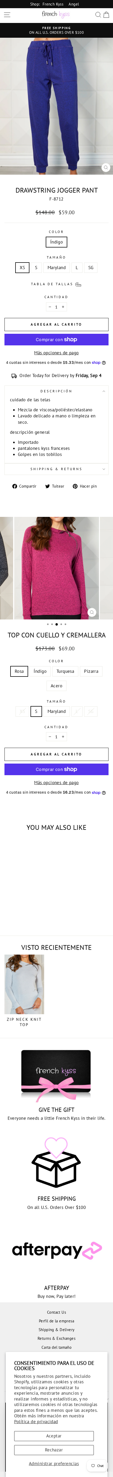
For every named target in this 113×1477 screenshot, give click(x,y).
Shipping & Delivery (57, 1329)
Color (56, 232)
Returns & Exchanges (56, 1338)
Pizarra (91, 671)
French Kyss (53, 4)
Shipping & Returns (56, 469)
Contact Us (56, 1312)
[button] (56, 284)
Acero (56, 686)
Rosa (19, 671)
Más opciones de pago (56, 353)
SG (91, 267)
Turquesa (65, 671)
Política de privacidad (36, 1421)
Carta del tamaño (57, 1347)
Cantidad (56, 297)
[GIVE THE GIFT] (56, 1073)
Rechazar (54, 1450)
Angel (74, 4)
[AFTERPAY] (56, 1251)
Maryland (57, 267)
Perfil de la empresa (56, 1320)
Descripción (56, 391)
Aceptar (54, 1436)
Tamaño (56, 257)
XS (22, 267)
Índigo (56, 242)
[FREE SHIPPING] (56, 1163)
